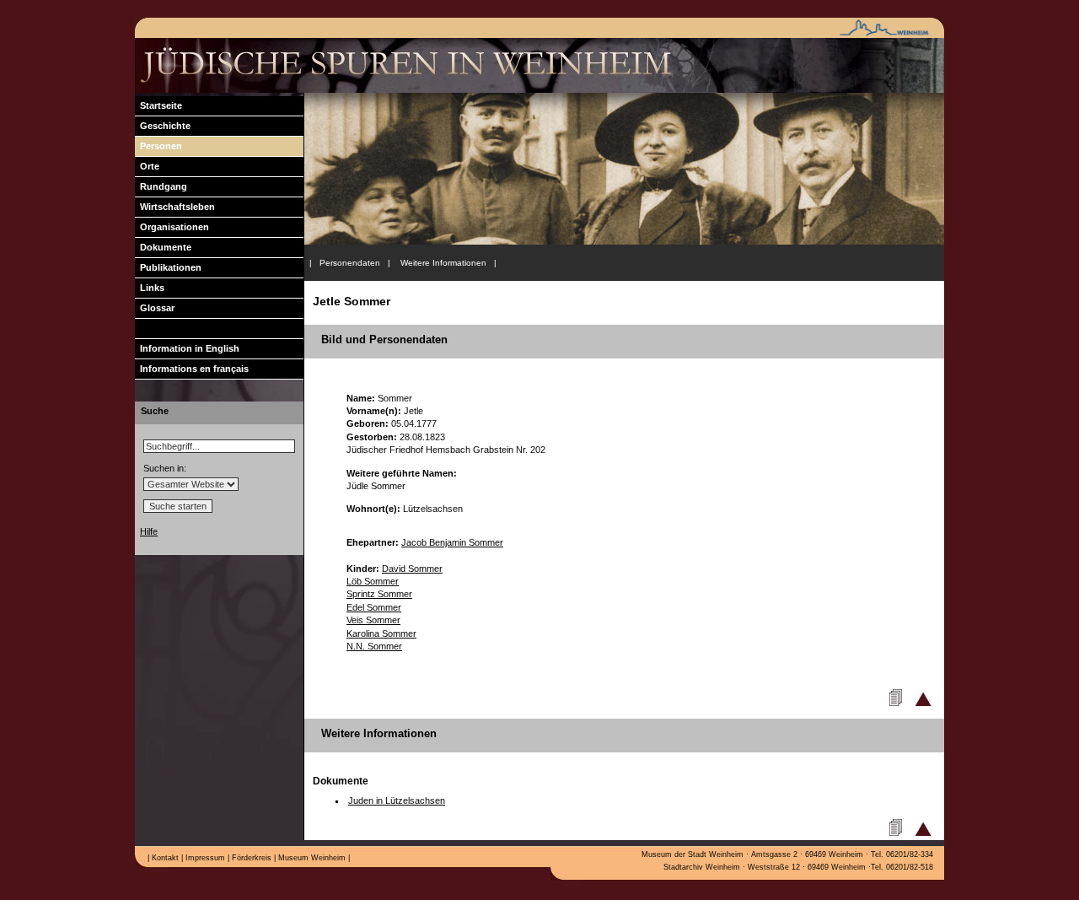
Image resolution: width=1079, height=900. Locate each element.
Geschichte (163, 126)
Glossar (154, 308)
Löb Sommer (372, 581)
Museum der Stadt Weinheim (692, 854)
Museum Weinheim (311, 858)
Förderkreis (250, 858)
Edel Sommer (373, 607)
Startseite (158, 105)
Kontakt (164, 858)
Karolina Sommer (381, 633)
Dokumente (163, 247)
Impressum (204, 858)
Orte (147, 166)
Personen (158, 146)
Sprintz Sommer (379, 594)
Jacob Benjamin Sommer (452, 542)
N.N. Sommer (374, 646)
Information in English (187, 348)
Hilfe (149, 531)
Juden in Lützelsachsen (396, 800)
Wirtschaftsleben (175, 207)
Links (149, 288)
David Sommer (412, 568)
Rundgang (161, 186)
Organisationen (172, 227)
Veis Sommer (373, 620)
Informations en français (192, 369)
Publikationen (168, 267)
